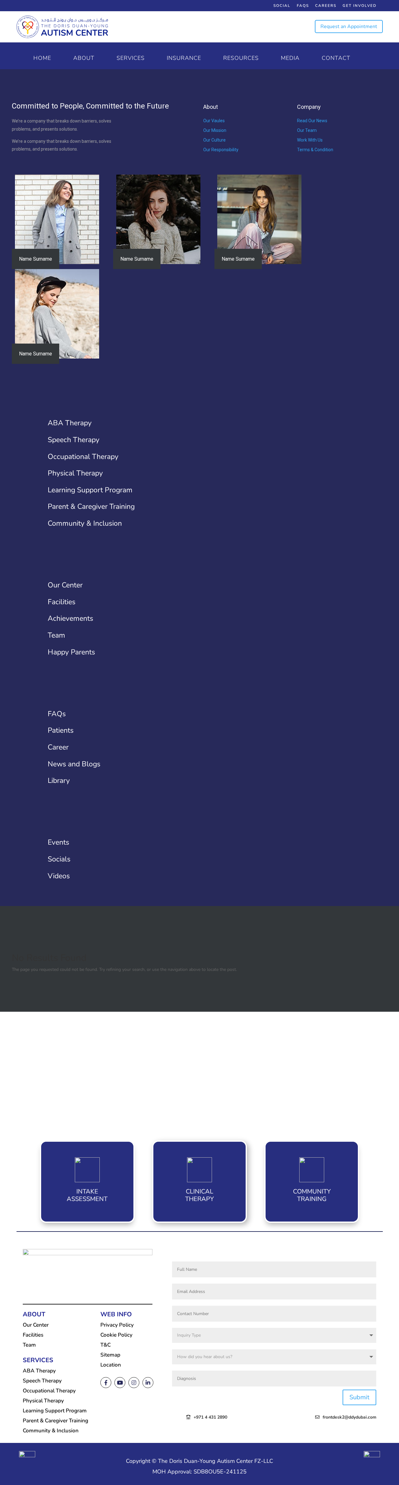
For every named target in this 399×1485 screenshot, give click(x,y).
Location (110, 1364)
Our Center (36, 1324)
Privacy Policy (117, 1324)
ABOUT (83, 59)
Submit (359, 1397)
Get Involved (360, 5)
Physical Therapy (43, 1400)
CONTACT (336, 59)
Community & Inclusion (51, 1430)
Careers (325, 5)
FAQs (303, 5)
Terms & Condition (315, 149)
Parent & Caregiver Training (55, 1420)
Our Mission (214, 130)
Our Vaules (214, 120)
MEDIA (290, 59)
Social (282, 5)
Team (29, 1344)
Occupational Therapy (49, 1390)
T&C (105, 1344)
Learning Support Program (55, 1410)
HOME (42, 59)
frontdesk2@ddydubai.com (349, 1417)
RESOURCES (241, 59)
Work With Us (310, 139)
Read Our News (312, 120)
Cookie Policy (116, 1334)
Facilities (33, 1334)
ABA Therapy (39, 1370)
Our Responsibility (220, 149)
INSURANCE (184, 59)
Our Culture (214, 139)
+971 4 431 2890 (210, 1417)
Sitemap (110, 1354)
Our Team (307, 130)
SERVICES (131, 59)
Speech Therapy (42, 1380)
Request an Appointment (348, 26)
